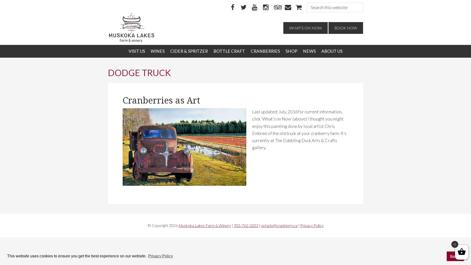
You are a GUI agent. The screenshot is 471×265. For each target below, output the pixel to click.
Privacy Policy (312, 225)
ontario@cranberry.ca (279, 225)
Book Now (345, 28)
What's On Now (305, 28)
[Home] (131, 41)
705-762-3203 (246, 225)
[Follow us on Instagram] (266, 8)
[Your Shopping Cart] (299, 8)
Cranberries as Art (161, 100)
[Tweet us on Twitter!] (244, 8)
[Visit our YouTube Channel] (255, 8)
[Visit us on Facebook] (232, 8)
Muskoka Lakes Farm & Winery (205, 225)
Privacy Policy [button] (160, 256)
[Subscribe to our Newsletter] (288, 8)
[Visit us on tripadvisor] (277, 8)
